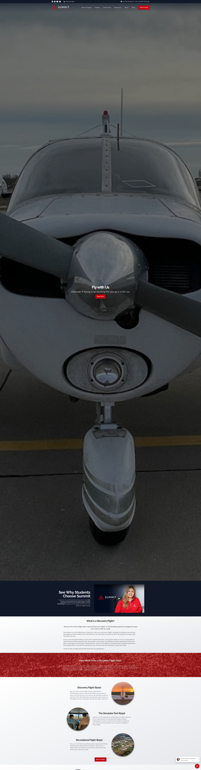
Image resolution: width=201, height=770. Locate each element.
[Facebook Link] (52, 2)
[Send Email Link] (60, 2)
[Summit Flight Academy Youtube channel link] (57, 1)
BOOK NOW (144, 7)
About (127, 7)
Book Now (100, 296)
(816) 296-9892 (70, 1)
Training (97, 7)
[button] (119, 598)
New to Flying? (86, 7)
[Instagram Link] (55, 1)
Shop (133, 7)
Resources (117, 7)
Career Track (107, 7)
